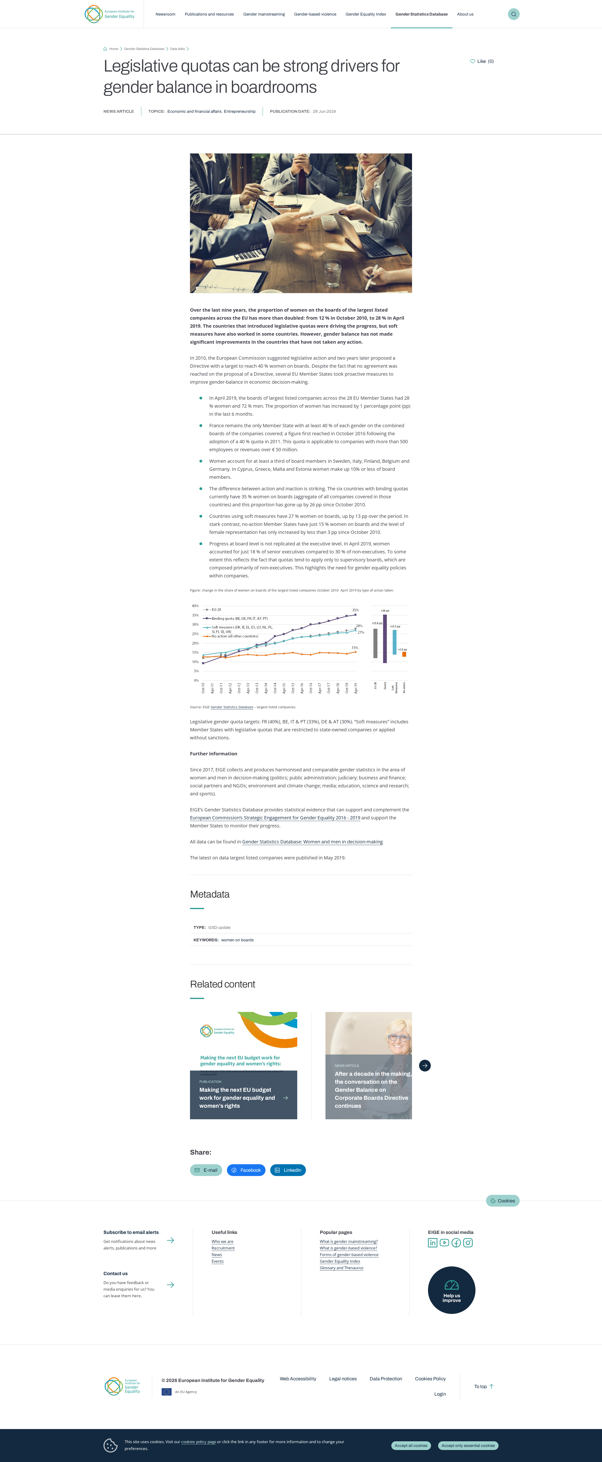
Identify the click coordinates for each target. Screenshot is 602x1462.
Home (113, 49)
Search (514, 14)
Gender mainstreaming (264, 14)
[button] (206, 1170)
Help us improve (452, 1298)
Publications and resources (209, 14)
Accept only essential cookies (468, 1445)
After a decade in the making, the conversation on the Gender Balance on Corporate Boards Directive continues (373, 1090)
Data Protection (386, 1378)
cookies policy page (198, 1442)
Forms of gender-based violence (349, 1254)
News (217, 1254)
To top (480, 1386)
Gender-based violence (315, 14)
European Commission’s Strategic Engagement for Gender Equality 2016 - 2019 (275, 817)
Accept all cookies (411, 1445)
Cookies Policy (430, 1378)
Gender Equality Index (366, 14)
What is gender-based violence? (348, 1248)
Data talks (177, 49)
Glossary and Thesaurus (341, 1267)
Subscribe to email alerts (131, 1232)
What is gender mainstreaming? (349, 1241)
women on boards (237, 940)
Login (440, 1394)
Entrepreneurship (240, 111)
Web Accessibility (298, 1378)
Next (425, 1065)
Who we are (223, 1241)
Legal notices (343, 1378)
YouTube (444, 1243)
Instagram (468, 1243)
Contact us (115, 1273)
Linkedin (432, 1243)
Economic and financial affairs (194, 111)
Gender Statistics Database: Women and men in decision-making (312, 841)
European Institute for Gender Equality (109, 14)
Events (218, 1261)
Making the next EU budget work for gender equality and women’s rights (237, 1098)
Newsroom (165, 14)
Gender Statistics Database (422, 14)
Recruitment (223, 1248)
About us (465, 14)
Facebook (456, 1243)
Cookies (506, 1200)
